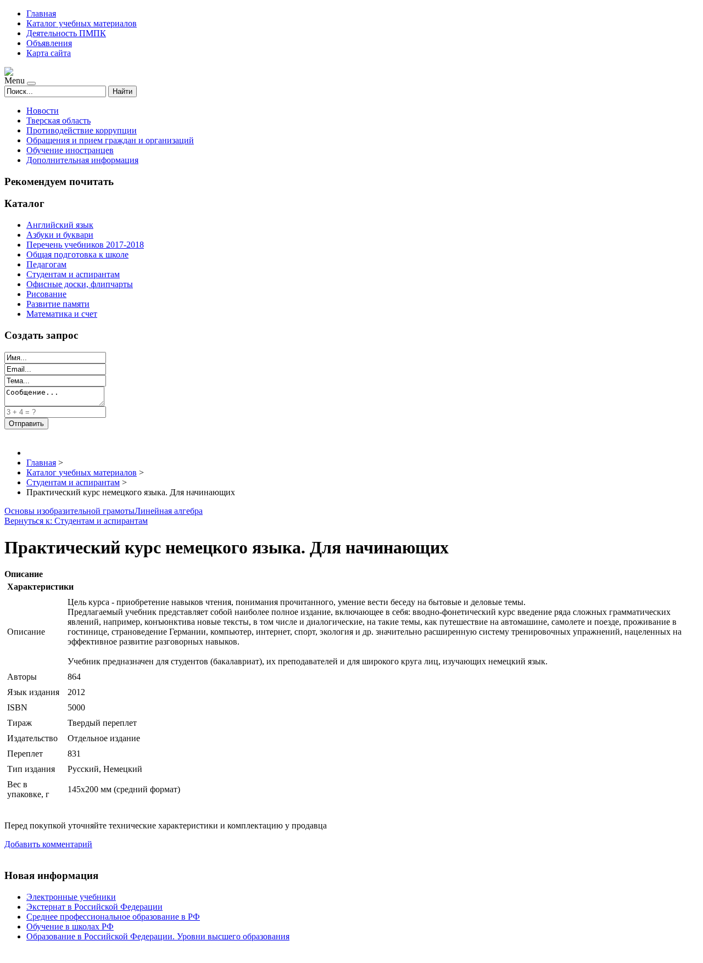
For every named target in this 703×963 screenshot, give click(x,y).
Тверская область (58, 120)
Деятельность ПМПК (66, 33)
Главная (41, 13)
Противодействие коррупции (81, 130)
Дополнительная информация (82, 160)
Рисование (46, 294)
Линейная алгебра (169, 511)
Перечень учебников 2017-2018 (85, 244)
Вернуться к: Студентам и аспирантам (76, 520)
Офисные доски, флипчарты (79, 284)
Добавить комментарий (48, 844)
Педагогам (46, 264)
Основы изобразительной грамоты (69, 511)
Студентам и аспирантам (73, 274)
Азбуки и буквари (59, 234)
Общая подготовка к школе (77, 254)
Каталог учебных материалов (81, 23)
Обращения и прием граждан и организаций (110, 140)
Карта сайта (48, 53)
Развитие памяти (58, 304)
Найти (122, 91)
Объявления (49, 43)
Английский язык (59, 224)
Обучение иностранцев (70, 150)
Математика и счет (61, 313)
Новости (42, 110)
